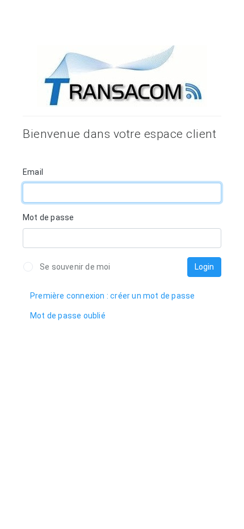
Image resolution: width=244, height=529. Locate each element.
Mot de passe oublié (68, 315)
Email (33, 172)
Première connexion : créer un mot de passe (112, 295)
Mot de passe (48, 217)
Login (204, 266)
